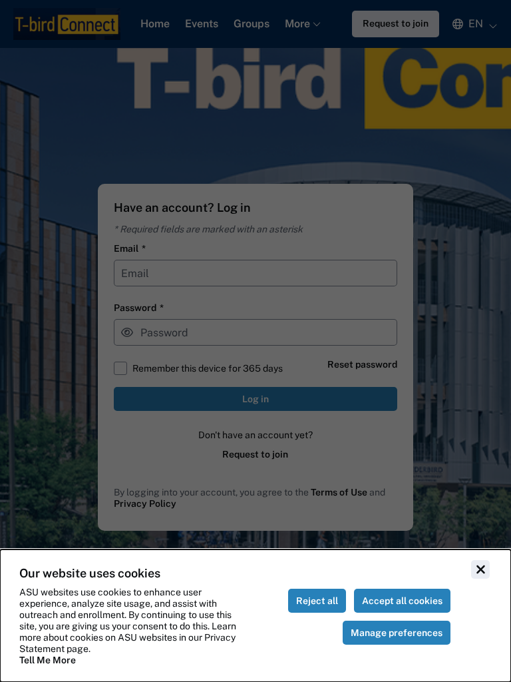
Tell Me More (47, 660)
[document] (255, 615)
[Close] (480, 569)
